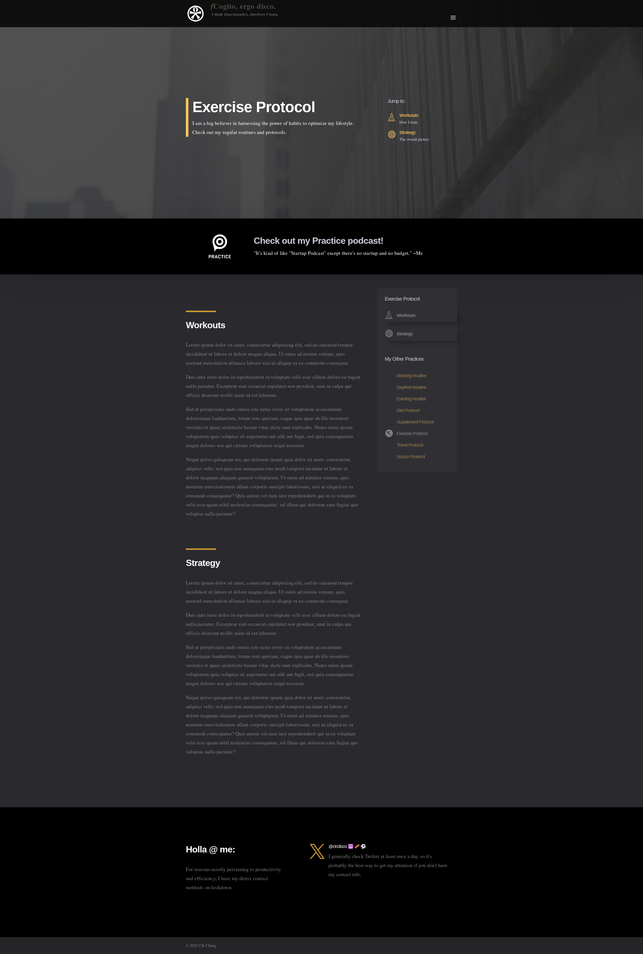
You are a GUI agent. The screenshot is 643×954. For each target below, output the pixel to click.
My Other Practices (404, 359)
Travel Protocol (410, 445)
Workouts (408, 115)
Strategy (407, 132)
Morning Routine (411, 375)
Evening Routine (411, 398)
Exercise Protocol (412, 433)
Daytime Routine (411, 387)
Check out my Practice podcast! (318, 240)
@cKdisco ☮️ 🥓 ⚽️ (347, 846)
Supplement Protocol (415, 421)
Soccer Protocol (411, 456)
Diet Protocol (408, 410)
